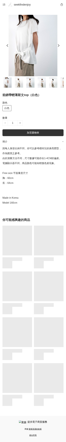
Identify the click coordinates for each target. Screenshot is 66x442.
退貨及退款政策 (35, 429)
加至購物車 (33, 132)
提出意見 (33, 435)
